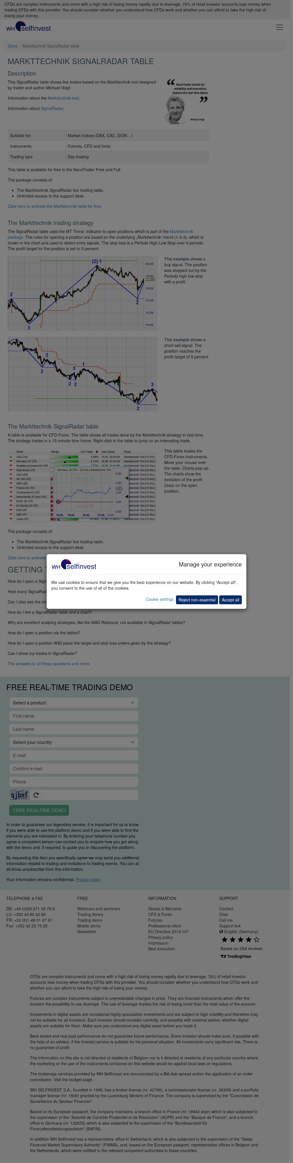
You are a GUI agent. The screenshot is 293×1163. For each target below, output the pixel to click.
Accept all (230, 600)
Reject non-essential (197, 600)
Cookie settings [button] (160, 599)
